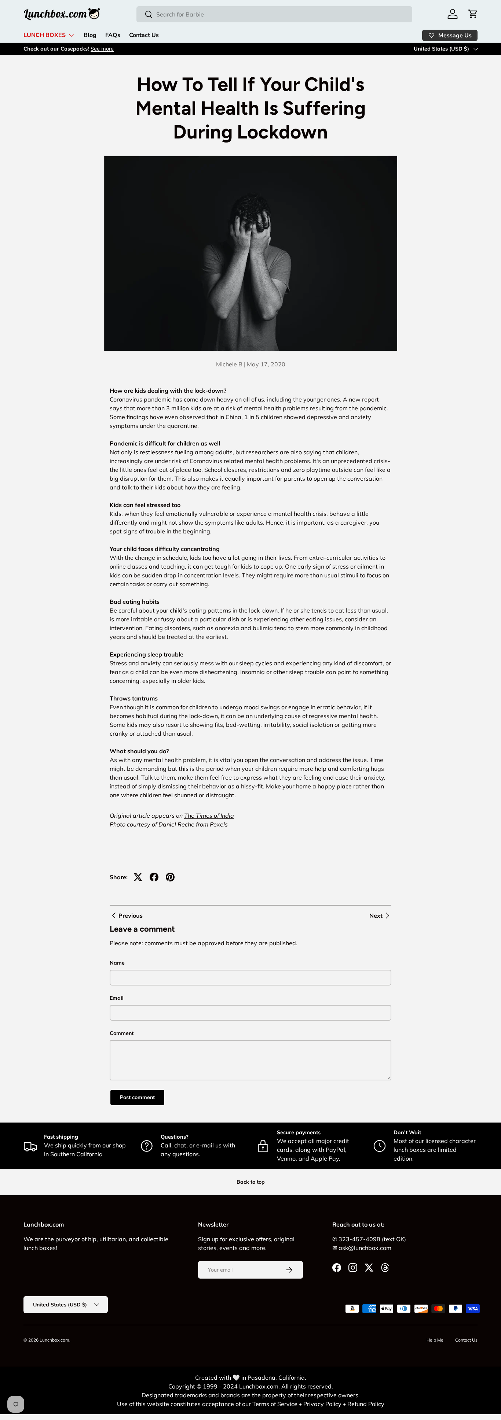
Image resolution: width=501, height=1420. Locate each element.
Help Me (435, 1340)
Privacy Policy (322, 1404)
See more (102, 48)
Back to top (251, 1182)
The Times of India (209, 815)
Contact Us (144, 35)
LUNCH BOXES (44, 35)
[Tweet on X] (138, 877)
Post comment (137, 1097)
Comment (122, 1033)
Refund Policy (365, 1404)
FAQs (112, 35)
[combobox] (274, 14)
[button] (473, 14)
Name (117, 962)
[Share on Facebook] (154, 877)
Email (117, 998)
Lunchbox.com (54, 1340)
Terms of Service (274, 1404)
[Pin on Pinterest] (170, 877)
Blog (90, 35)
